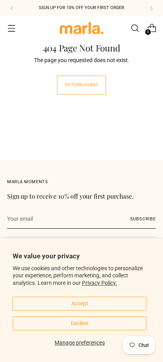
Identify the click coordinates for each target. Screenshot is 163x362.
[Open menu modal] (11, 28)
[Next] (151, 8)
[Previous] (12, 8)
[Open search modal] (135, 28)
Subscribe (143, 219)
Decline (79, 323)
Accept (79, 303)
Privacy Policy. (99, 283)
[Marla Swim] (81, 28)
